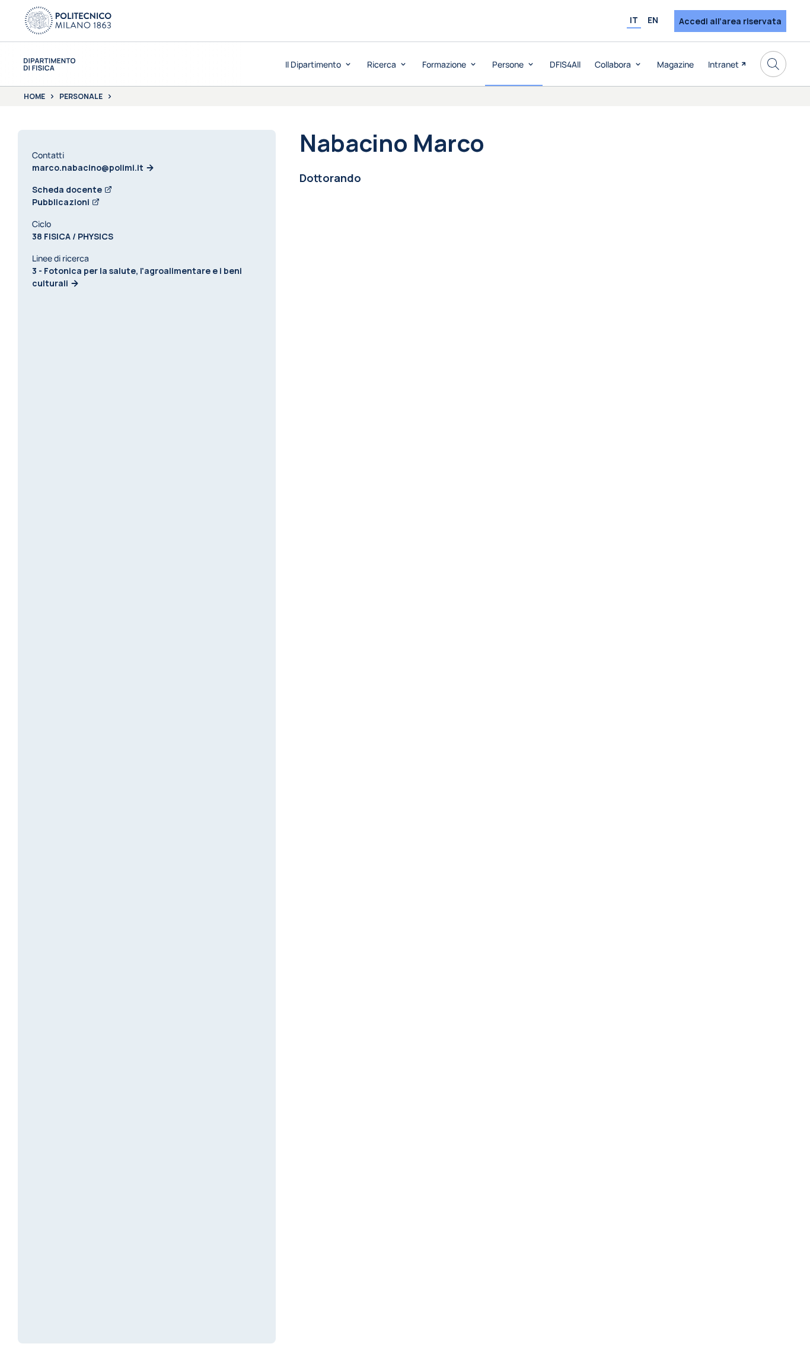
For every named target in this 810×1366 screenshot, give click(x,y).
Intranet (723, 64)
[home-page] (49, 64)
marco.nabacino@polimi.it (87, 167)
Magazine (675, 64)
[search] (773, 64)
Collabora (613, 64)
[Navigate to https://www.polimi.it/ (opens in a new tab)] (68, 21)
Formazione (444, 64)
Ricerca (381, 64)
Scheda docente (67, 189)
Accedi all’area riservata (730, 21)
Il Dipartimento (313, 64)
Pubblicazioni (61, 202)
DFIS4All (565, 64)
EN (653, 19)
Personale (81, 96)
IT (634, 19)
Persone (508, 64)
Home (34, 96)
